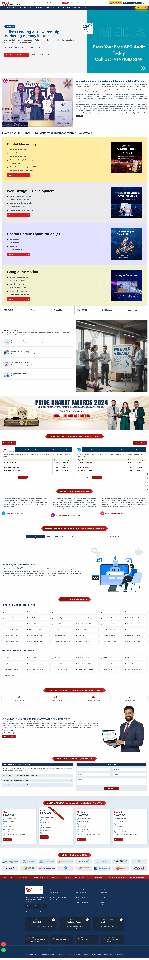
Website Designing (54, 892)
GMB (94, 536)
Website (74, 536)
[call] (3, 944)
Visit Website (22, 477)
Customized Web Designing (57, 899)
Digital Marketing (23, 7)
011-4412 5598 (33, 48)
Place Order (7, 839)
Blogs (102, 902)
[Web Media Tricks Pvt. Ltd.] (12, 4)
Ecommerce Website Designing (58, 897)
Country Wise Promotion (82, 899)
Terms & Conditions (107, 949)
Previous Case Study (8, 442)
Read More (79, 115)
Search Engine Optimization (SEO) (46, 7)
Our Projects (104, 892)
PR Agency (32, 7)
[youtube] (40, 911)
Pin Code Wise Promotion (82, 897)
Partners (103, 897)
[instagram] (33, 911)
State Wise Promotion (81, 892)
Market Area (121, 949)
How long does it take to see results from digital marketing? (20, 775)
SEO (35, 536)
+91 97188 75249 (15, 48)
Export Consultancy (106, 894)
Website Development (55, 894)
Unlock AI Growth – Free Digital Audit (16, 54)
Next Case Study (140, 442)
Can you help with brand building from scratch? (17, 780)
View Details (12, 175)
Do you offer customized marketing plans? (15, 785)
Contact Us (104, 899)
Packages (76, 7)
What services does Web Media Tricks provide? (16, 764)
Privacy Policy (97, 949)
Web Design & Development (9, 7)
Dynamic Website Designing (57, 889)
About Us (103, 889)
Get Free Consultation (9, 736)
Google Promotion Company (83, 902)
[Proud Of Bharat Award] (37, 102)
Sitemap (115, 949)
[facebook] (26, 911)
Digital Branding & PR (55, 536)
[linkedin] (37, 911)
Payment (103, 904)
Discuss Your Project (9, 477)
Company (84, 7)
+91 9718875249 (117, 3)
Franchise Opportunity (133, 3)
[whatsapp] (3, 950)
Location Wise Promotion (82, 889)
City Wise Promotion (81, 894)
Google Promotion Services (64, 7)
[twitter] (29, 911)
